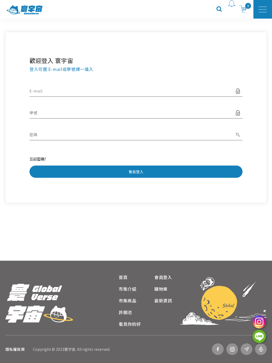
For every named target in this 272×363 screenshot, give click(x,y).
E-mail (35, 91)
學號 (33, 112)
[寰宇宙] (39, 303)
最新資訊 (163, 300)
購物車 (161, 289)
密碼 (33, 134)
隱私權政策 (15, 349)
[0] (243, 9)
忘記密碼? (37, 159)
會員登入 (136, 171)
